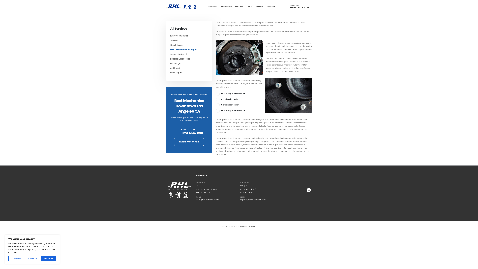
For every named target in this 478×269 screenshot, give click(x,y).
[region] (32, 249)
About (249, 7)
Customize (16, 258)
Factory (239, 7)
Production (226, 7)
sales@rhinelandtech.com (207, 199)
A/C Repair (175, 68)
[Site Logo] (181, 6)
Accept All (48, 258)
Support (259, 7)
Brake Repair (176, 72)
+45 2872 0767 (246, 192)
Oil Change (175, 63)
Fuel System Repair (179, 35)
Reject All (32, 258)
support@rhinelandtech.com (253, 199)
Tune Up (174, 40)
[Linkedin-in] (309, 190)
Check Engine (176, 45)
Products (212, 7)
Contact (271, 7)
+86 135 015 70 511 (203, 192)
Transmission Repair (186, 49)
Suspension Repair (178, 54)
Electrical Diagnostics (180, 59)
